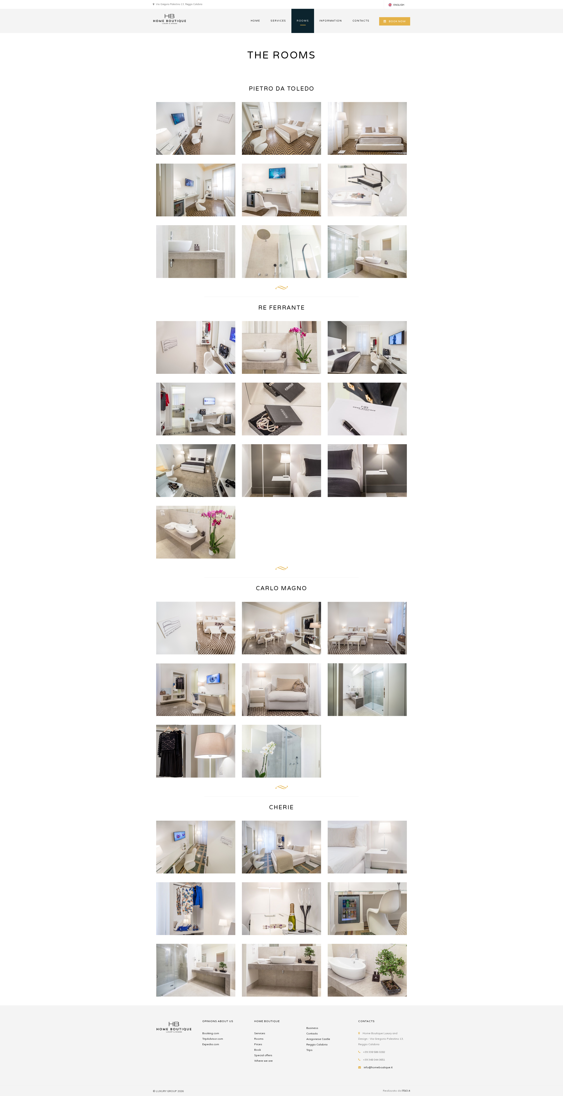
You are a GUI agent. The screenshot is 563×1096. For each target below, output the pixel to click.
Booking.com (210, 1033)
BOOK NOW (397, 21)
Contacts (312, 1033)
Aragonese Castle (318, 1039)
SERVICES (278, 20)
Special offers (263, 1055)
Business (312, 1028)
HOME (255, 20)
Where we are (263, 1060)
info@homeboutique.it (378, 1067)
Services (259, 1033)
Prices (258, 1044)
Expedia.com (210, 1044)
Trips (309, 1050)
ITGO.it (406, 1090)
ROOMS (303, 20)
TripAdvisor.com (212, 1038)
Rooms (258, 1038)
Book (257, 1049)
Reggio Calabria (316, 1044)
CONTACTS (361, 20)
